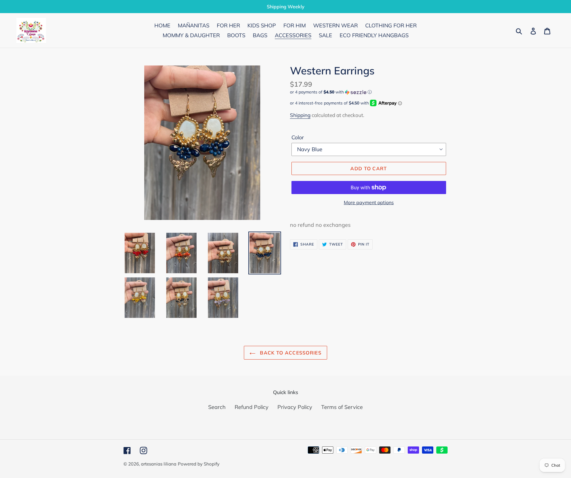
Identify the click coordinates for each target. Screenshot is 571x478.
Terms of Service (342, 407)
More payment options (369, 202)
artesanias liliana (158, 464)
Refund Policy (252, 407)
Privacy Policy (294, 407)
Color (297, 137)
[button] (369, 92)
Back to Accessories (289, 353)
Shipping (300, 115)
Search (217, 407)
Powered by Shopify (198, 464)
